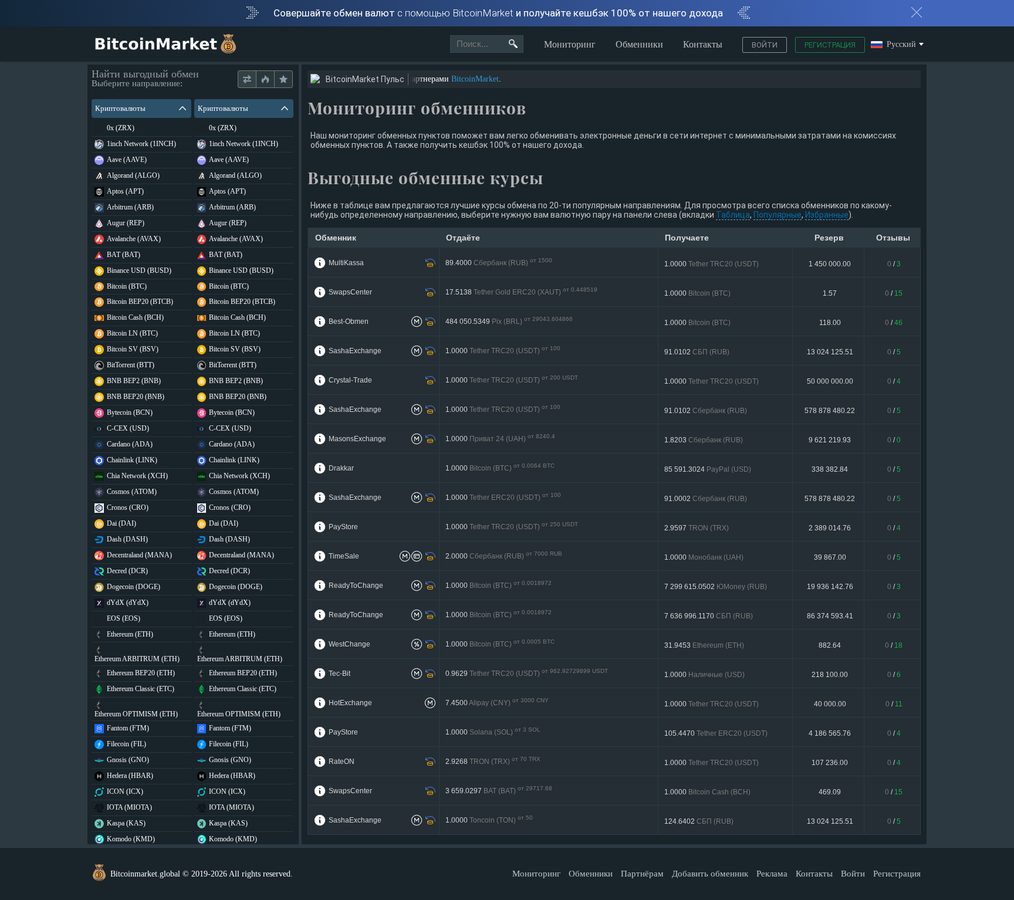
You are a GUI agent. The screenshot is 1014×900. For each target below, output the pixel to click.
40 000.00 (830, 704)
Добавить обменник (710, 873)
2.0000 (505, 556)
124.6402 (699, 821)
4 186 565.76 (830, 733)
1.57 (830, 293)
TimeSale (344, 556)
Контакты (702, 44)
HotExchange (350, 703)
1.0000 (711, 264)
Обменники (639, 44)
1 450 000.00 (830, 264)
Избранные (827, 214)
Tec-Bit (339, 673)
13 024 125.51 (830, 352)
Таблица (733, 214)
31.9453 (704, 645)
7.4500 (515, 703)
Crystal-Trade (350, 380)
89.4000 (502, 263)
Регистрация (830, 44)
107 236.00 (830, 763)
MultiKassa (346, 263)
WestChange (349, 644)
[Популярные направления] (265, 79)
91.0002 (705, 499)
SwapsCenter (350, 292)
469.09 (830, 792)
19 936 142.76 (830, 587)
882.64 (830, 645)
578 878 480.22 (830, 411)
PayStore (343, 527)
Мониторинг (570, 44)
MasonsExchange (357, 439)
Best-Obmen (349, 321)
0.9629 (532, 674)
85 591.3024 (707, 469)
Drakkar (341, 468)
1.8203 (703, 440)
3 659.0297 (507, 791)
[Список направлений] (247, 79)
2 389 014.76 (830, 528)
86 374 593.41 (830, 616)
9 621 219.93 (830, 440)
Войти (765, 44)
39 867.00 (830, 557)
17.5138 (528, 292)
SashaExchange (355, 351)
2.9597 (696, 528)
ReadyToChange (356, 585)
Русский (901, 45)
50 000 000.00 (830, 381)
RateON (341, 761)
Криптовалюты (120, 108)
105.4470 (716, 733)
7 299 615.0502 (715, 587)
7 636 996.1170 (708, 616)
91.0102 (696, 352)
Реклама (771, 873)
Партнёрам (642, 873)
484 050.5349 (512, 322)
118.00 (830, 323)
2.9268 (496, 762)
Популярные (777, 214)
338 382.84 (830, 469)
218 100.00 (830, 675)
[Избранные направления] (283, 79)
